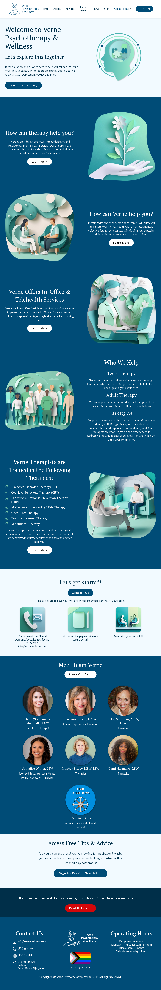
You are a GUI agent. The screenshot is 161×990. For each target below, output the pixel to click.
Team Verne (83, 8)
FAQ (96, 8)
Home (44, 8)
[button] (124, 9)
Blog (106, 8)
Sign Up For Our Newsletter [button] (80, 873)
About (57, 8)
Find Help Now (80, 908)
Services (70, 8)
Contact (144, 9)
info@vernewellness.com (32, 646)
